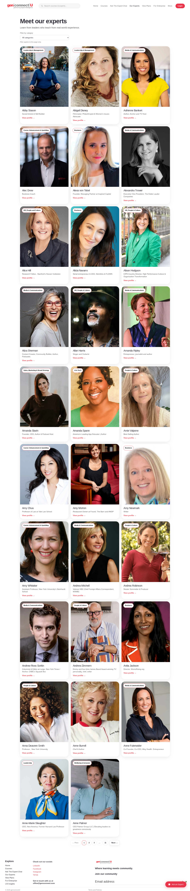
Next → (114, 843)
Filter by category (26, 33)
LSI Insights (10, 884)
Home (7, 865)
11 (105, 843)
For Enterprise (11, 881)
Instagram (37, 872)
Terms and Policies (95, 890)
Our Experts (10, 875)
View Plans (9, 878)
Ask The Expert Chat (13, 872)
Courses (8, 868)
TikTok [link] (35, 875)
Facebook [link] (37, 869)
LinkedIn (36, 866)
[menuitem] (170, 6)
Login (180, 6)
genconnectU (15, 890)
